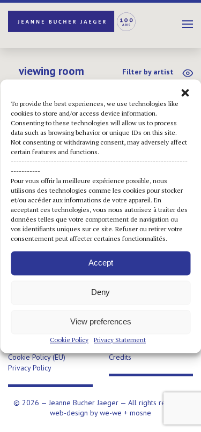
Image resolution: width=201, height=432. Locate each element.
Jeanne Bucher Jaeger (72, 21)
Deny (100, 292)
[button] (185, 92)
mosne (140, 413)
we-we (111, 413)
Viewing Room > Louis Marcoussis (51, 76)
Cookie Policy (69, 340)
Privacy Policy (29, 368)
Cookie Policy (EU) (36, 357)
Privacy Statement (120, 340)
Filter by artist (148, 72)
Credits (120, 357)
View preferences (100, 321)
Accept (100, 262)
